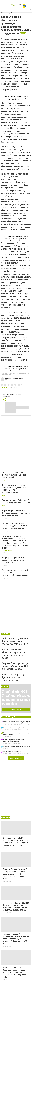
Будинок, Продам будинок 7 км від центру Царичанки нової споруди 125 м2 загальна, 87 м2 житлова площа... (15, 874)
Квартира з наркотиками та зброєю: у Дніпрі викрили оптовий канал (14, 559)
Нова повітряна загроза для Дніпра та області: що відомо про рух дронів (15, 474)
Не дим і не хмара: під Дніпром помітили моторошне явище (13, 677)
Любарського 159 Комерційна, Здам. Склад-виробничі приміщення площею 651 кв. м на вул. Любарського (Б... (16, 906)
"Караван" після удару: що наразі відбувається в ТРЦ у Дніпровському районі (16, 666)
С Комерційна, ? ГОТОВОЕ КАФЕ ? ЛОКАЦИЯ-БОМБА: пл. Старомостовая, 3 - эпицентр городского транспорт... (15, 841)
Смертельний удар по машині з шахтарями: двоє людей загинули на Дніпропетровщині (16, 572)
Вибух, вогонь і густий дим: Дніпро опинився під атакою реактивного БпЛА (15, 641)
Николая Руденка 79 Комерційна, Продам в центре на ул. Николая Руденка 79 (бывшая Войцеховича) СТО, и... (16, 939)
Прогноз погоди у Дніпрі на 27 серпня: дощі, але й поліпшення (16, 501)
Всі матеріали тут (16, 709)
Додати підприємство (16, 758)
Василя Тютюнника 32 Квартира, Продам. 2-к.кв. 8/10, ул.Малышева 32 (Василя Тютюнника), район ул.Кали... (15, 972)
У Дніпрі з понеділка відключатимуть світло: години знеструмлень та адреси (14, 653)
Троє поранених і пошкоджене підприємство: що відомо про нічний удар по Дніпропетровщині (15, 489)
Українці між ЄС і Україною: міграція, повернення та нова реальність (16, 698)
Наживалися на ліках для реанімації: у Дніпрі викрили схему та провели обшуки (14, 525)
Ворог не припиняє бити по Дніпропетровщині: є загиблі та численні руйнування (16, 513)
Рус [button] (6, 10)
